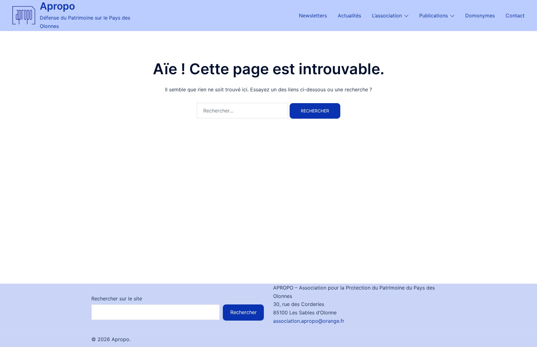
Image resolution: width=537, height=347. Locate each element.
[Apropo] (23, 15)
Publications (433, 15)
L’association (387, 15)
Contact (515, 15)
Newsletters (313, 15)
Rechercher (243, 312)
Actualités (349, 15)
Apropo (57, 6)
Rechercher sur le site (116, 298)
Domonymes (480, 15)
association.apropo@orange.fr (308, 321)
